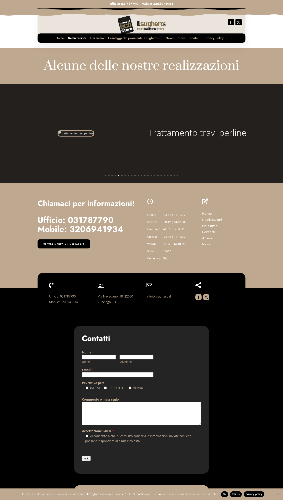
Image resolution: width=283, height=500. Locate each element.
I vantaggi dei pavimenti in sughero (132, 38)
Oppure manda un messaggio (63, 243)
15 (151, 175)
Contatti (194, 38)
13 (145, 175)
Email (87, 370)
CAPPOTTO (116, 388)
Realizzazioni (77, 38)
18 (161, 175)
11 (138, 175)
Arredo (207, 238)
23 (177, 175)
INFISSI (95, 388)
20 (167, 175)
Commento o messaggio (100, 399)
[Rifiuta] (278, 494)
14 (148, 175)
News (169, 38)
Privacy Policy (214, 38)
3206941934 (163, 4)
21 (171, 175)
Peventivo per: (93, 383)
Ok (224, 494)
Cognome (126, 361)
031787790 (129, 4)
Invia (86, 458)
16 (154, 175)
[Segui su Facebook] (231, 22)
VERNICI (139, 388)
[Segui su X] (238, 22)
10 (135, 175)
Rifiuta (236, 494)
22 (174, 175)
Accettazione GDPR (98, 431)
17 (158, 175)
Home (60, 38)
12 (141, 175)
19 (164, 175)
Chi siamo (97, 38)
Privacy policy (254, 494)
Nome (86, 352)
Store (181, 38)
